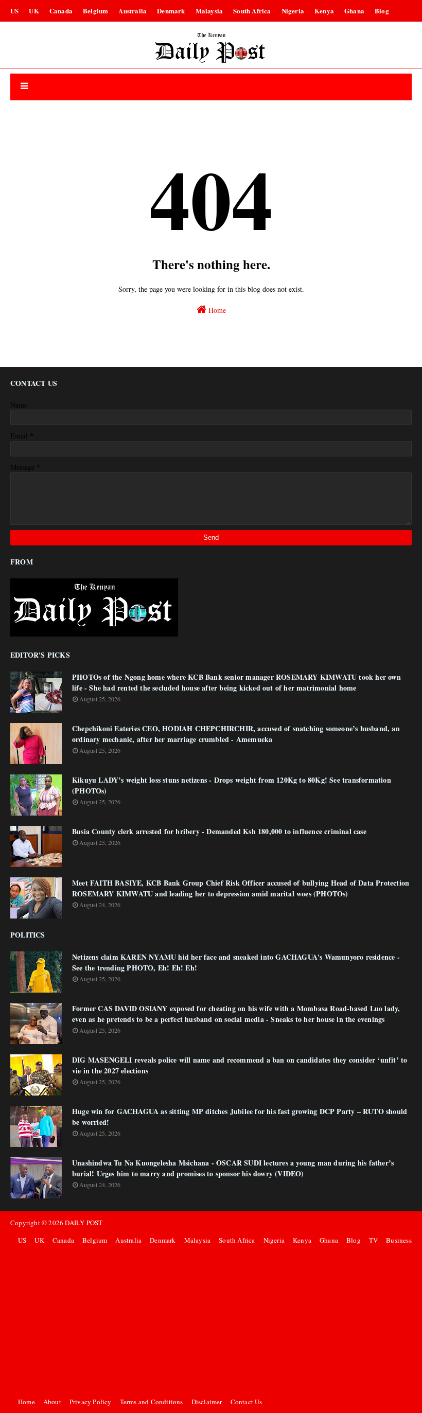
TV (373, 1240)
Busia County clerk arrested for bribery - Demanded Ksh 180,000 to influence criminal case (219, 831)
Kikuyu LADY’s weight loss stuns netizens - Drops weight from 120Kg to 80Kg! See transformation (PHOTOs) (231, 785)
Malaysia (209, 10)
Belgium (95, 10)
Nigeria (293, 10)
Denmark (171, 10)
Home (216, 310)
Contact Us (246, 1401)
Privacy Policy (90, 1401)
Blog (382, 10)
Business (399, 1240)
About (52, 1401)
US (14, 10)
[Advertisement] (213, 1321)
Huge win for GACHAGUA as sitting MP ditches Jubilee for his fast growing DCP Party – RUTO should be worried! (239, 1116)
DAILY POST (83, 1222)
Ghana (354, 10)
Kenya (324, 10)
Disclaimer (206, 1401)
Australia (132, 10)
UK (34, 10)
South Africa (252, 10)
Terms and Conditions (151, 1401)
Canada (61, 10)
